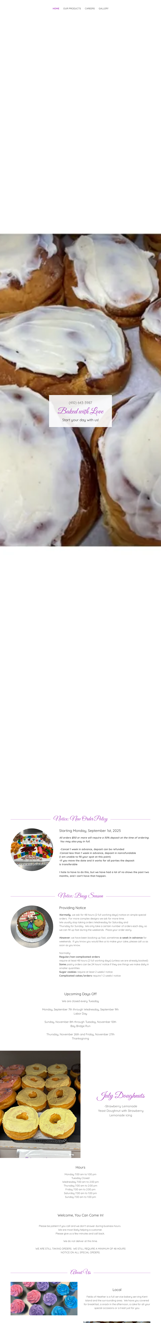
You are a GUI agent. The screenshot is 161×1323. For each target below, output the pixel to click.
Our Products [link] (72, 8)
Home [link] (56, 8)
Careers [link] (90, 8)
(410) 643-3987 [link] (80, 402)
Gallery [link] (103, 8)
